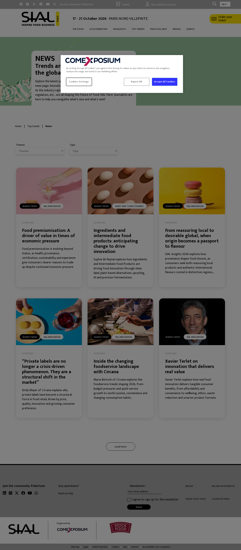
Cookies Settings (79, 81)
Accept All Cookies (164, 81)
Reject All (136, 81)
